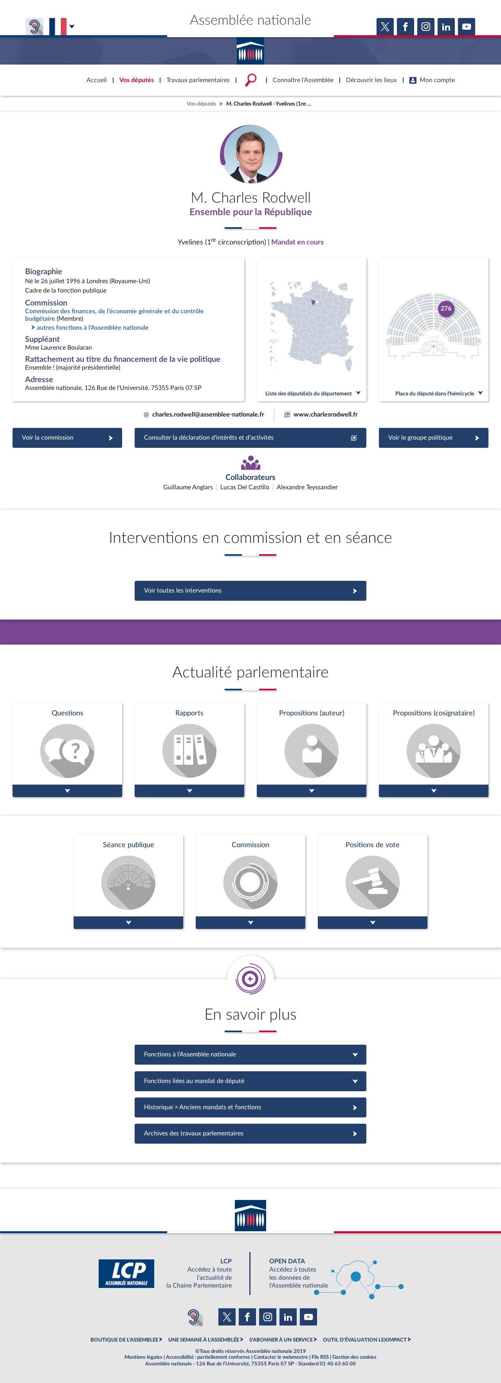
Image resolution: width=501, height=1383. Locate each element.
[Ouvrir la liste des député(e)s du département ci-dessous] (311, 329)
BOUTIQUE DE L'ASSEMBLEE (124, 1340)
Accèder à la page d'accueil (250, 48)
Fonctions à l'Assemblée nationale (251, 1054)
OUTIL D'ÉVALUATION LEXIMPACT (365, 1340)
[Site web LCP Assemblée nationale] (171, 1274)
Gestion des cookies (354, 1357)
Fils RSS (320, 1357)
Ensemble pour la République (250, 212)
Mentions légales (143, 1357)
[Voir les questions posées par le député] (67, 750)
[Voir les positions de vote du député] (372, 882)
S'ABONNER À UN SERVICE (281, 1340)
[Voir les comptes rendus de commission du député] (250, 882)
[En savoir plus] (311, 750)
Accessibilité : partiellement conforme (208, 1357)
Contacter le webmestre (281, 1357)
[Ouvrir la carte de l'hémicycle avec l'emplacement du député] (433, 329)
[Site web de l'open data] (329, 1274)
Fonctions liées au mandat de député (250, 1081)
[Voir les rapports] (189, 750)
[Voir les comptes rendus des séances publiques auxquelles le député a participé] (128, 882)
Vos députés (201, 104)
